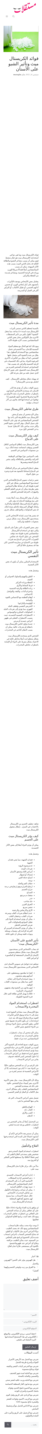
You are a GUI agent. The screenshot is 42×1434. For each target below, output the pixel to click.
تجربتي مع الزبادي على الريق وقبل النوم (22, 1395)
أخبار (33, 1256)
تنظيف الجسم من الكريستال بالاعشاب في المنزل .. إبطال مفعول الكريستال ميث (23, 827)
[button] (13, 16)
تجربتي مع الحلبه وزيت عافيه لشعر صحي (21, 1380)
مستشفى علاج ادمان (20, 1246)
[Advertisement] (21, 166)
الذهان (30, 1116)
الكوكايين (25, 337)
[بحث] (8, 1425)
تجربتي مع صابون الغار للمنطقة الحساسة (21, 1384)
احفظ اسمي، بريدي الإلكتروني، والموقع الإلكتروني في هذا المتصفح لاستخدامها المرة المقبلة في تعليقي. (20, 1337)
